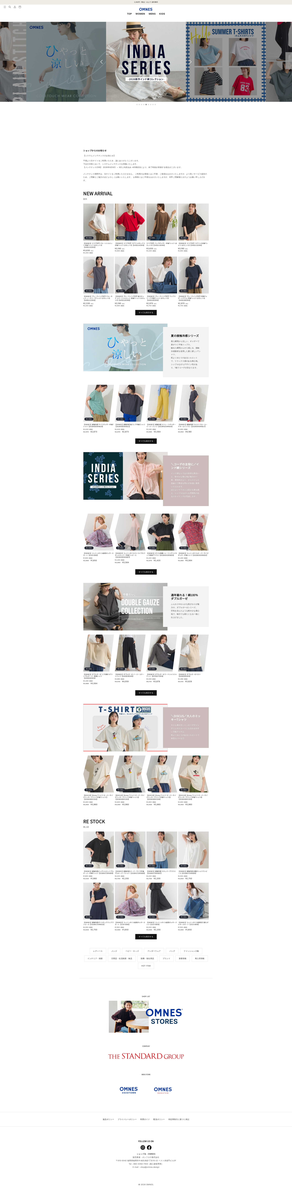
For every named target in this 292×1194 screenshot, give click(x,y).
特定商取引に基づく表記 (178, 1119)
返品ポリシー (108, 1119)
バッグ (172, 951)
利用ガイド (145, 1119)
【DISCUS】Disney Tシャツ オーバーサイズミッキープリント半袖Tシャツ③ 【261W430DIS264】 (161, 797)
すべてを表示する (146, 313)
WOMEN (140, 13)
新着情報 (182, 958)
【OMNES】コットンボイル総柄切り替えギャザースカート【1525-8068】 (193, 923)
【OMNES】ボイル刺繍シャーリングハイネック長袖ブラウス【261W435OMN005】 (161, 554)
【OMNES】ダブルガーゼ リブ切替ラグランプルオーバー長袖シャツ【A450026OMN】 (98, 676)
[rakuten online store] (163, 1090)
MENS (152, 13)
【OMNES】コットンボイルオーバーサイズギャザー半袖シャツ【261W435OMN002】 (193, 554)
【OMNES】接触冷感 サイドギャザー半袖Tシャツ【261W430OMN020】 (98, 425)
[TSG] (146, 1056)
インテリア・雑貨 (95, 958)
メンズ (114, 951)
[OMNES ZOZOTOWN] (129, 1090)
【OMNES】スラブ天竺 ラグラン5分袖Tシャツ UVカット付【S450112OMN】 (193, 244)
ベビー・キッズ (132, 951)
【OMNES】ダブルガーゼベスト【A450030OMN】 (189, 675)
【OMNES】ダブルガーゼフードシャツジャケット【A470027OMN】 (161, 675)
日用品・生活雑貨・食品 (121, 958)
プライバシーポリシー (127, 1119)
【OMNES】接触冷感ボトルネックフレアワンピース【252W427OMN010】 (98, 923)
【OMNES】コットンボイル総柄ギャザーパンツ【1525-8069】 (161, 923)
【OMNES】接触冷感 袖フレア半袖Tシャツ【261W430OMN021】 (130, 425)
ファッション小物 (191, 951)
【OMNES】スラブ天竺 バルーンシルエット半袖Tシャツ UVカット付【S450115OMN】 (97, 245)
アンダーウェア (154, 951)
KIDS (162, 13)
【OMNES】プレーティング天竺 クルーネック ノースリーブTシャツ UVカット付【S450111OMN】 (97, 298)
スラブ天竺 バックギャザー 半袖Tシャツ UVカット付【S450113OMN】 (161, 244)
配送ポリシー (159, 1119)
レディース (98, 951)
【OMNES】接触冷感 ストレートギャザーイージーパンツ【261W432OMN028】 (161, 425)
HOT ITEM (146, 966)
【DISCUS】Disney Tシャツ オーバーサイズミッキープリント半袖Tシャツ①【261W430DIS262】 (98, 797)
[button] (4, 6)
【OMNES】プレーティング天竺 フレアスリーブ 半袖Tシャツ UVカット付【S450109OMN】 (161, 298)
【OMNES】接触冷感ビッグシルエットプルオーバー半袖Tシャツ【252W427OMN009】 (98, 872)
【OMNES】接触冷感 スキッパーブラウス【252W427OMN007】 (161, 872)
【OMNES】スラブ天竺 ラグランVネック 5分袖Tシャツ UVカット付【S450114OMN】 (130, 244)
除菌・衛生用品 (147, 958)
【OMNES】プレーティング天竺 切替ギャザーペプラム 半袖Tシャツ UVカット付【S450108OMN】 (192, 298)
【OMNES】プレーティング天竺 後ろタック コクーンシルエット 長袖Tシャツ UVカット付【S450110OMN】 (130, 298)
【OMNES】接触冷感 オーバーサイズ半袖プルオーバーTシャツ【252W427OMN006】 (130, 872)
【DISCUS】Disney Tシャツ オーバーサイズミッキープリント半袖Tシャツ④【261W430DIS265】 (193, 797)
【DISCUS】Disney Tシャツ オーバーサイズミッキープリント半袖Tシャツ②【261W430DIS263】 (130, 797)
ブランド (166, 958)
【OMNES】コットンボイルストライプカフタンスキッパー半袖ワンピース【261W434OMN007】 (130, 555)
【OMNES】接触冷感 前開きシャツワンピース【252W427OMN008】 (192, 872)
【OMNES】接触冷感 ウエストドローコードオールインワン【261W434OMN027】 (192, 425)
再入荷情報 (200, 958)
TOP (129, 13)
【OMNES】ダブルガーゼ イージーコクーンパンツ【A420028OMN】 (129, 675)
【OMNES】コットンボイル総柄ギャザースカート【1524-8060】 (98, 554)
